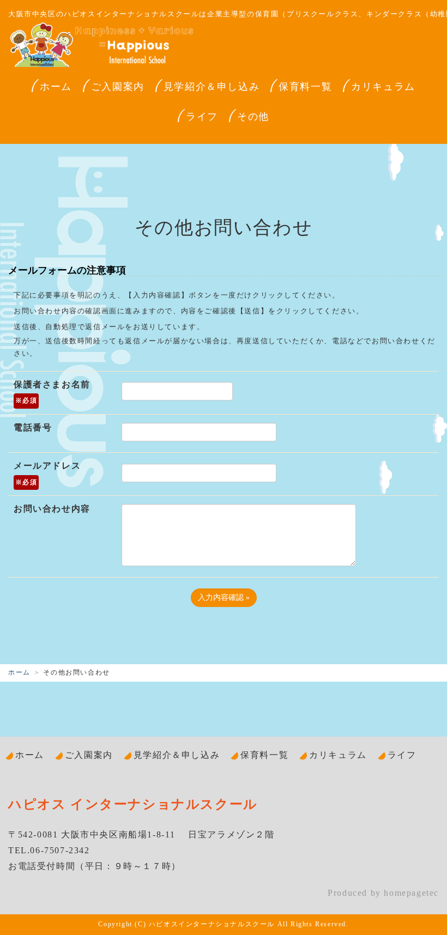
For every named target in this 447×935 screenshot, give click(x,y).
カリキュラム (383, 86)
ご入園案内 (117, 86)
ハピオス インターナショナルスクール (133, 804)
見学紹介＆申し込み (211, 86)
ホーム (56, 86)
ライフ (202, 116)
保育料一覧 (305, 86)
